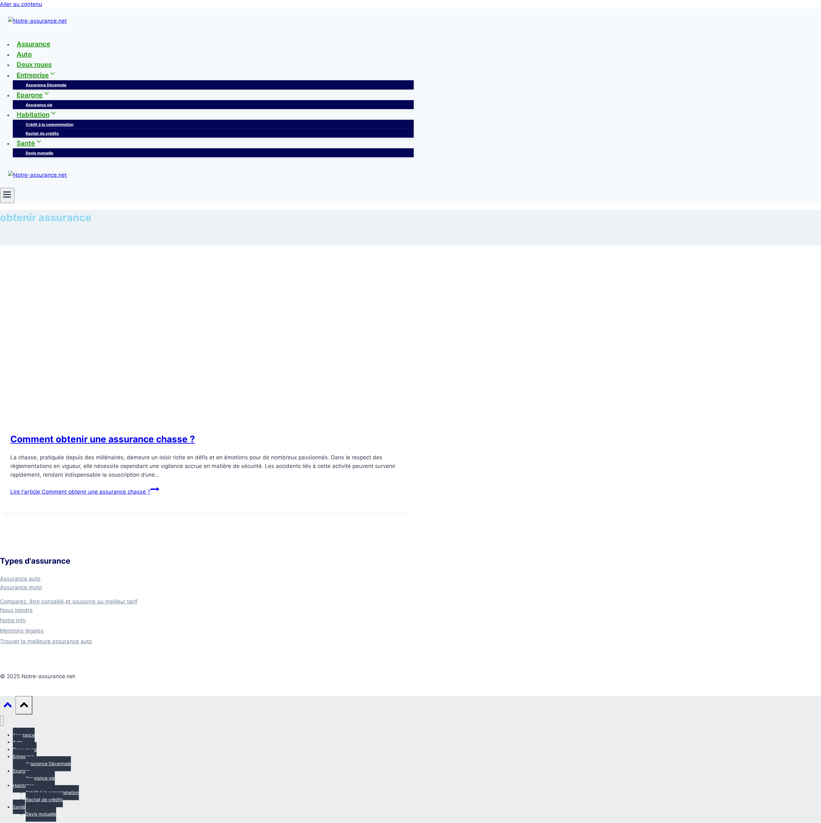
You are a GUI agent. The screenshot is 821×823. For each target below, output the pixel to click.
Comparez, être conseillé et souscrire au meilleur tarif (68, 601)
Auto (24, 54)
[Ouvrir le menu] (7, 195)
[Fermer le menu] (2, 720)
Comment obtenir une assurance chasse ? (102, 439)
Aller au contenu (21, 4)
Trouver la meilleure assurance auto (46, 641)
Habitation (23, 785)
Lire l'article (80, 492)
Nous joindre (16, 610)
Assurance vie (39, 104)
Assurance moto (21, 587)
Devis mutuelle (39, 153)
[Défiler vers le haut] (7, 705)
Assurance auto (20, 579)
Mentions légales (22, 631)
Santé (19, 807)
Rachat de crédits (42, 133)
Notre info (13, 620)
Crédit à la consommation (49, 124)
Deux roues (34, 64)
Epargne (21, 771)
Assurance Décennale (46, 84)
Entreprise (23, 756)
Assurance (33, 44)
